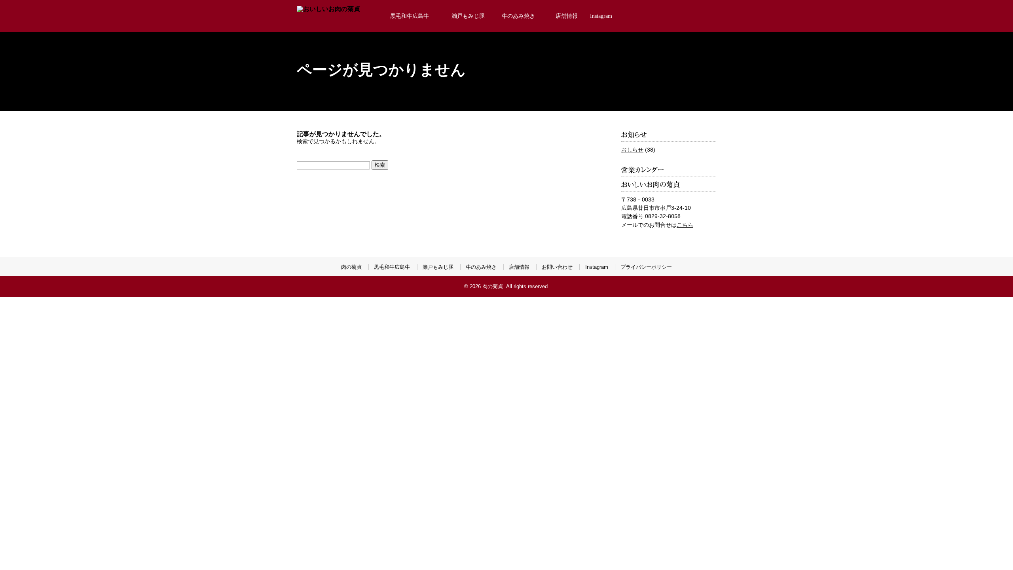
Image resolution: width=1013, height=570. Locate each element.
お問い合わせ (557, 267)
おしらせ (632, 149)
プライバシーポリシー (646, 267)
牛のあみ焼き (518, 16)
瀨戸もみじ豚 (468, 16)
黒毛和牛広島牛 (409, 16)
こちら (685, 225)
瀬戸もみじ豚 (438, 267)
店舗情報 (567, 16)
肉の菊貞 (351, 267)
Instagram (601, 16)
